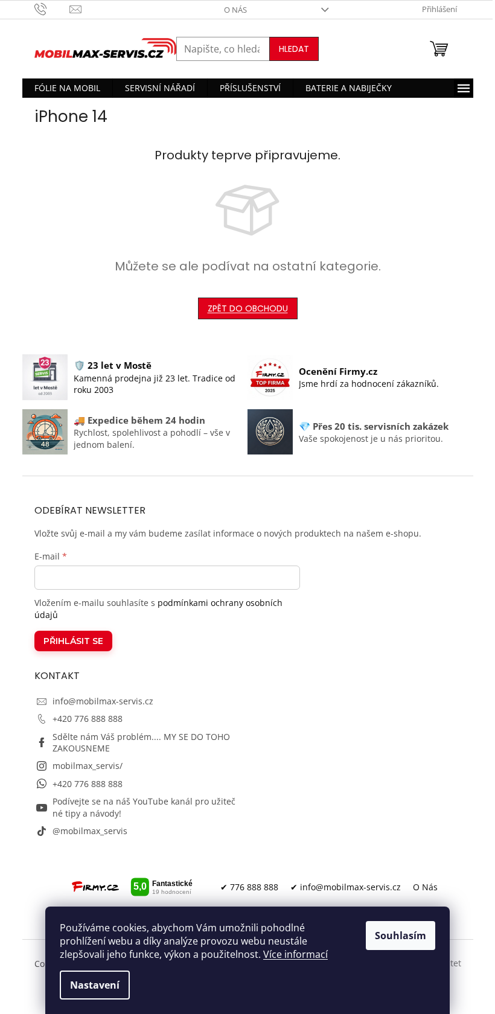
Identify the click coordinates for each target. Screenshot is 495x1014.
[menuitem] (67, 88)
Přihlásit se (73, 641)
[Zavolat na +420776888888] (52, 8)
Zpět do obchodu (248, 308)
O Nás (425, 887)
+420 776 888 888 (88, 718)
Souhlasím (400, 935)
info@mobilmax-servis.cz (103, 701)
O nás (235, 9)
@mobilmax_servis (90, 831)
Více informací (295, 954)
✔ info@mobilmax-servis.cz (345, 887)
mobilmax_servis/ (88, 765)
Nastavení (95, 985)
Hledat (294, 49)
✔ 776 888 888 (249, 887)
